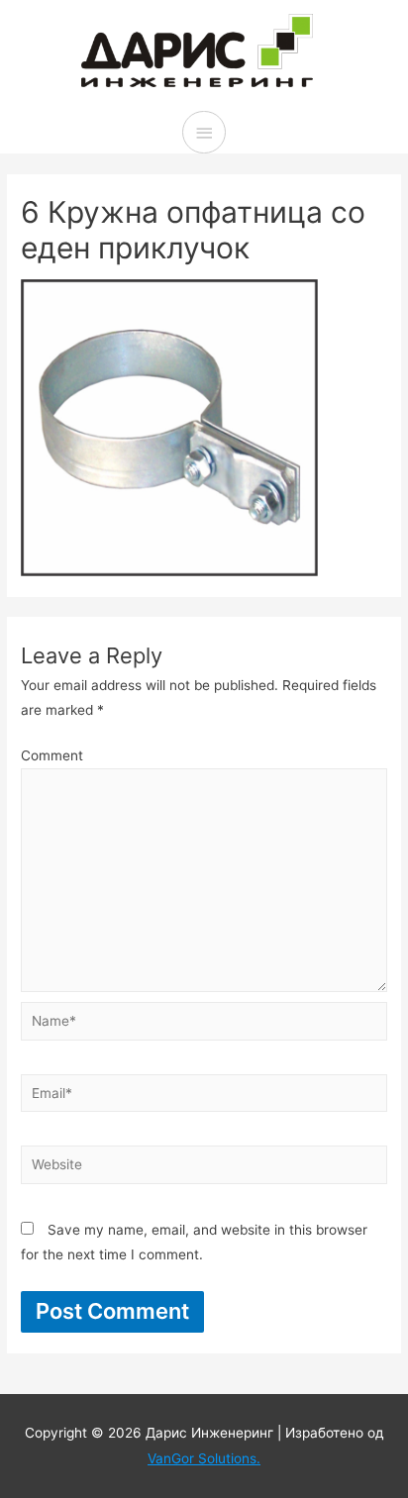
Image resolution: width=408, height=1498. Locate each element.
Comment (52, 755)
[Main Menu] (204, 132)
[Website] (204, 1168)
